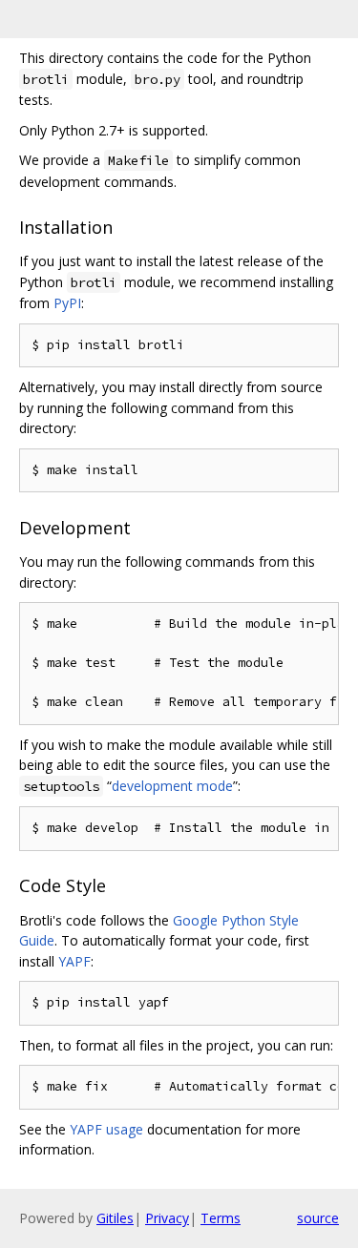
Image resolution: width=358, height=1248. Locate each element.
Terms (220, 1218)
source (318, 1218)
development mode (172, 786)
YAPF (74, 961)
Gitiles (115, 1218)
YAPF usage (106, 1129)
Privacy (167, 1218)
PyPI (67, 303)
